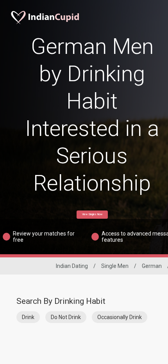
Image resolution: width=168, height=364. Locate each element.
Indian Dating (72, 266)
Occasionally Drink (119, 317)
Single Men (115, 266)
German (152, 266)
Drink (28, 317)
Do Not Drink (66, 317)
